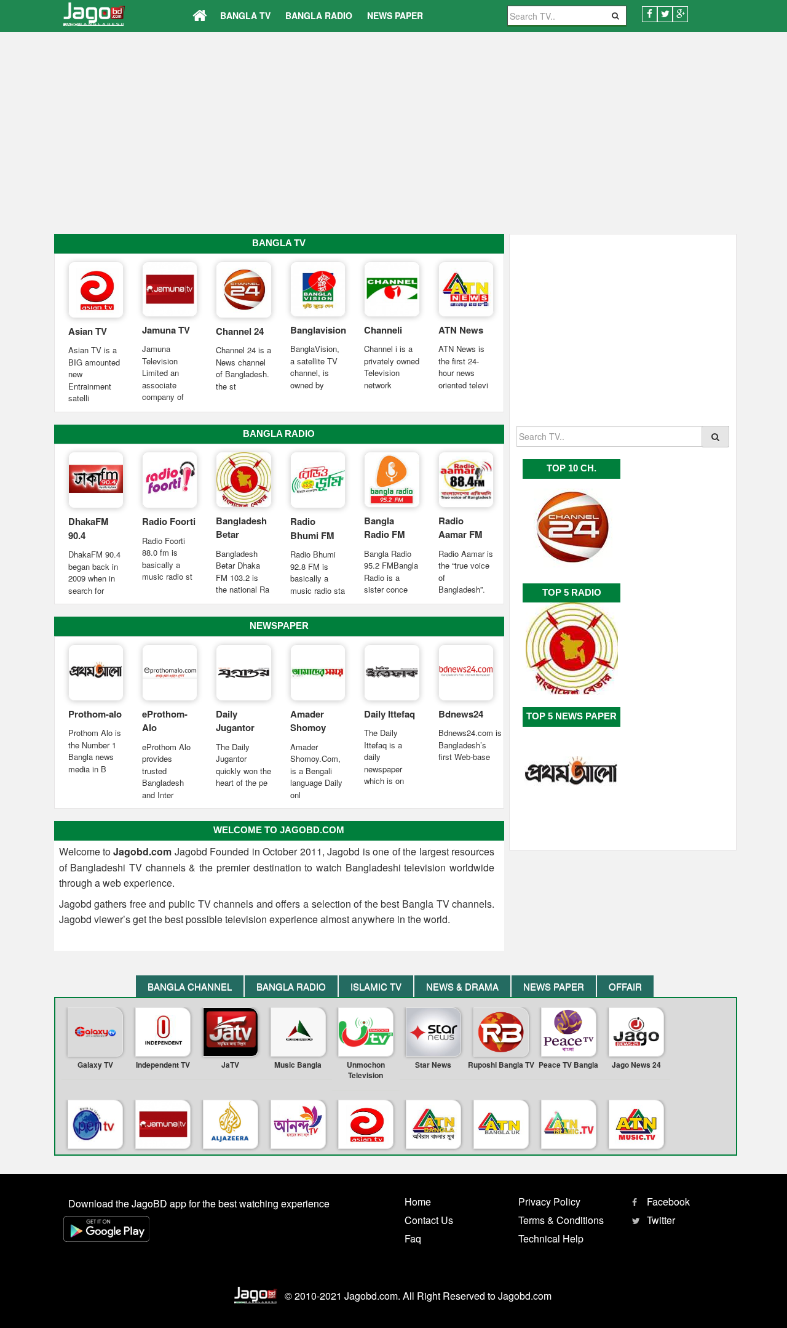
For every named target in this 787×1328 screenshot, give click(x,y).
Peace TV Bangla (568, 1064)
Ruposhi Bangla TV (501, 1064)
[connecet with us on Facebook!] (650, 14)
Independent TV (163, 1064)
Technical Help (550, 1238)
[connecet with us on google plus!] (680, 14)
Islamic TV (375, 986)
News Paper (395, 15)
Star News (433, 1064)
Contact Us (429, 1220)
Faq (413, 1238)
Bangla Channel (190, 986)
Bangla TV (245, 15)
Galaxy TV (95, 1064)
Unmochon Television (366, 1070)
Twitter (661, 1220)
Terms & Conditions (561, 1220)
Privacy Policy (549, 1201)
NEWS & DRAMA (462, 986)
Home (418, 1201)
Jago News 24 (636, 1064)
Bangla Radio (318, 15)
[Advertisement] (393, 138)
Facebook (668, 1201)
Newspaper (279, 625)
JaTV (230, 1064)
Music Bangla (298, 1064)
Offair (625, 986)
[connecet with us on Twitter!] (665, 14)
